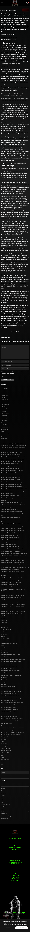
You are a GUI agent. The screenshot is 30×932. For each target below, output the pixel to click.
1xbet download (4, 409)
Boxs (2, 790)
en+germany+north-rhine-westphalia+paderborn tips (13, 562)
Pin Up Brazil (4, 679)
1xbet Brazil (3, 406)
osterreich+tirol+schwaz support (8, 673)
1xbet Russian (4, 420)
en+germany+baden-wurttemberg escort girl (11, 528)
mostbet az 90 (4, 627)
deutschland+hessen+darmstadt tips (9, 472)
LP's (2, 802)
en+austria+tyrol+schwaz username (9, 509)
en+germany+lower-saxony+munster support (11, 551)
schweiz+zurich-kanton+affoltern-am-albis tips (12, 718)
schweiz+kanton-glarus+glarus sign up (10, 695)
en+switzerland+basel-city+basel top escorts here (12, 571)
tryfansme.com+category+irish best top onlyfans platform (14, 730)
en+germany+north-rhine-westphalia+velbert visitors (13, 565)
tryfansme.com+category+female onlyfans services (13, 727)
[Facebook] (12, 332)
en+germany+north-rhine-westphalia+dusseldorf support (14, 555)
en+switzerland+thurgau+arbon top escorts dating (12, 595)
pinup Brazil (3, 684)
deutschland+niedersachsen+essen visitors (11, 477)
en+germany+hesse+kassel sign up (9, 544)
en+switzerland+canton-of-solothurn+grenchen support (14, 577)
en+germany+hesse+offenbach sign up (10, 546)
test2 (2, 725)
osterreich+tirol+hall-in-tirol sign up (9, 666)
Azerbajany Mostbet (5, 427)
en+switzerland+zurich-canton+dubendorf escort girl (13, 604)
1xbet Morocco (4, 415)
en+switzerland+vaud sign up (7, 599)
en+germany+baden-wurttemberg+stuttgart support (13, 533)
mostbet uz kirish (5, 638)
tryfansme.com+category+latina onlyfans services (12, 732)
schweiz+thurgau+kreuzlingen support (10, 716)
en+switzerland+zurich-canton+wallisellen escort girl (13, 611)
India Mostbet (4, 620)
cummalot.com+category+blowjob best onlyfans (12, 443)
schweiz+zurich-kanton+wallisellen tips (10, 720)
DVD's (2, 800)
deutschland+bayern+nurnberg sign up (10, 466)
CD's (2, 797)
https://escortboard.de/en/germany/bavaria (11, 172)
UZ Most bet (4, 739)
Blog (4, 8)
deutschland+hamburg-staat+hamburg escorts (12, 470)
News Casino (4, 647)
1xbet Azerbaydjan (5, 402)
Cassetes (3, 795)
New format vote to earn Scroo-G (9, 643)
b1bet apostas (4, 429)
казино (2, 755)
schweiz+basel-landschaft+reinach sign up (11, 691)
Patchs (2, 811)
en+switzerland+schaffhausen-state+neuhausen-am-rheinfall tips (13, 590)
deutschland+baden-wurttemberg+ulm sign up (11, 461)
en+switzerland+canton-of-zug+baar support (11, 582)
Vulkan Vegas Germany (6, 748)
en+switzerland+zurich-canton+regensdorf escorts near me (15, 609)
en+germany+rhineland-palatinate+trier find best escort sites (15, 567)
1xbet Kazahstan (5, 413)
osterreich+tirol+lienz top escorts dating (10, 670)
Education (3, 500)
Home (1, 8)
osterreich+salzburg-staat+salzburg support (11, 657)
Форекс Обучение (5, 759)
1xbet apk (3, 397)
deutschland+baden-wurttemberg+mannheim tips (12, 459)
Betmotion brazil (5, 434)
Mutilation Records (5, 804)
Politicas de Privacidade (21, 924)
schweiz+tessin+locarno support (8, 707)
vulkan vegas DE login (6, 746)
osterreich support (5, 652)
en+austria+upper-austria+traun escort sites (11, 523)
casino (2, 440)
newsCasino (4, 650)
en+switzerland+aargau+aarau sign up (10, 569)
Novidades (3, 806)
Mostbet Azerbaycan (6, 629)
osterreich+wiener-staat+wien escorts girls (11, 675)
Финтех (2, 757)
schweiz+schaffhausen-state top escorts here (12, 702)
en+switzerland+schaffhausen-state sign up (11, 587)
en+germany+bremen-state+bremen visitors (11, 539)
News (2, 645)
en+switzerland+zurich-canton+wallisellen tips (11, 613)
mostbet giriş (4, 631)
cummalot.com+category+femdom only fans (11, 452)
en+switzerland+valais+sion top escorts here (11, 597)
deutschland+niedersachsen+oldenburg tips (11, 479)
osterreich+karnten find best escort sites (10, 654)
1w (1, 393)
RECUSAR (8, 927)
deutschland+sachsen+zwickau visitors (10, 495)
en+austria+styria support (7, 507)
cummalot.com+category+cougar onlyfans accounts (13, 447)
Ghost (3, 780)
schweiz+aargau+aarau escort (8, 686)
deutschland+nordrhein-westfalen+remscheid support (13, 491)
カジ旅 (2, 762)
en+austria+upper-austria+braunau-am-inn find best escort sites (14, 514)
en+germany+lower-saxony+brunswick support (12, 549)
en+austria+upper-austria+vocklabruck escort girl (12, 526)
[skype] (18, 332)
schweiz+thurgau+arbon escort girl (9, 711)
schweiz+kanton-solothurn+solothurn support (11, 698)
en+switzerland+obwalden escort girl (9, 584)
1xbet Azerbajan (4, 399)
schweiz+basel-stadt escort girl (8, 693)
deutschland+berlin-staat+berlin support (10, 468)
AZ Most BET (4, 424)
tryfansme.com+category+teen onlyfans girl (11, 734)
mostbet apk (4, 625)
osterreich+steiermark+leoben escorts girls (11, 661)
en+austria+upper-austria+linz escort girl (10, 517)
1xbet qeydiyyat (4, 418)
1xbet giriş (3, 411)
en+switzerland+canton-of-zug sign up (10, 580)
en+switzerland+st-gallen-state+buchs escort (11, 593)
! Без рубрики (4, 388)
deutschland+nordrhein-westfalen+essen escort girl (13, 486)
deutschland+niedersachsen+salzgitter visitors (11, 484)
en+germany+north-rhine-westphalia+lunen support (13, 558)
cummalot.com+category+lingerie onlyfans (11, 454)
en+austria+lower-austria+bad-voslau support (11, 502)
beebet (2, 431)
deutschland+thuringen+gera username (10, 498)
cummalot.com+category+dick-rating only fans (12, 450)
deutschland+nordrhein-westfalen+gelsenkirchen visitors (14, 488)
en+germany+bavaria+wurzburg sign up (10, 537)
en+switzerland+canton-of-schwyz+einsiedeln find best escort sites (14, 574)
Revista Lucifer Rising (6, 816)
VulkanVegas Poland (5, 753)
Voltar (25, 10)
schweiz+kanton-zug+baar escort (9, 700)
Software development (6, 723)
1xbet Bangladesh (5, 404)
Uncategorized (4, 737)
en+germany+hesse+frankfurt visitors (9, 542)
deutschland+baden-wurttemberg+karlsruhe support (13, 456)
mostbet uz (3, 636)
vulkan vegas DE (4, 743)
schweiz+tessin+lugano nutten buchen (10, 709)
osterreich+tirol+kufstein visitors (8, 668)
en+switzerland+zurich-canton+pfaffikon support (12, 606)
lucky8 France (4, 622)
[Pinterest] (14, 332)
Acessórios (3, 788)
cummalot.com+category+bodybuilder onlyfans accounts (14, 445)
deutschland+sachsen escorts (8, 493)
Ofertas (3, 809)
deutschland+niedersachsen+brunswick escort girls (13, 475)
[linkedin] (16, 332)
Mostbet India (4, 634)
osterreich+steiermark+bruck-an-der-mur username (13, 659)
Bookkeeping (4, 438)
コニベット (3, 764)
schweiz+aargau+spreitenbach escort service (11, 689)
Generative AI (4, 618)
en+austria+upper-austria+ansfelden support (11, 511)
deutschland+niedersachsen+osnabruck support (12, 482)
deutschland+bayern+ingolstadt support (10, 463)
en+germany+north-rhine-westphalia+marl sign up (12, 560)
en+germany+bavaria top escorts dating (8, 10)
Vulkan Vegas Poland (6, 750)
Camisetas (3, 793)
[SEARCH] (28, 772)
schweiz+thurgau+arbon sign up (8, 714)
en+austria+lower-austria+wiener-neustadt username (13, 504)
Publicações (4, 813)
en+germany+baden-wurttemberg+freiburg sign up (12, 530)
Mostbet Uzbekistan (5, 641)
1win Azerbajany (5, 395)
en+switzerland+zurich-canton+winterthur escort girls (13, 615)
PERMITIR (22, 927)
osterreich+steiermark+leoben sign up (9, 663)
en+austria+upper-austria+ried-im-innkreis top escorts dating (13, 520)
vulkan (2, 741)
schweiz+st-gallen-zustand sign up (9, 705)
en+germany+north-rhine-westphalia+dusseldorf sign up (14, 553)
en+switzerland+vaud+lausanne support (10, 602)
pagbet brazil (4, 677)
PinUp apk (3, 682)
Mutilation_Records (17, 15)
